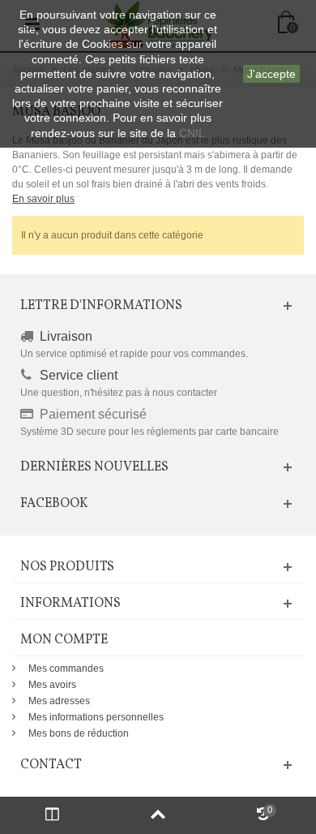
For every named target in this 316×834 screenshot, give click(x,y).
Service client (78, 375)
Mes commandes (66, 668)
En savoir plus (43, 198)
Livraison (66, 336)
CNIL (192, 133)
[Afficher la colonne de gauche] (52, 815)
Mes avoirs (52, 684)
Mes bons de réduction (78, 733)
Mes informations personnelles (96, 717)
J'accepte (271, 73)
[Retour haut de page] (158, 815)
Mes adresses (59, 701)
